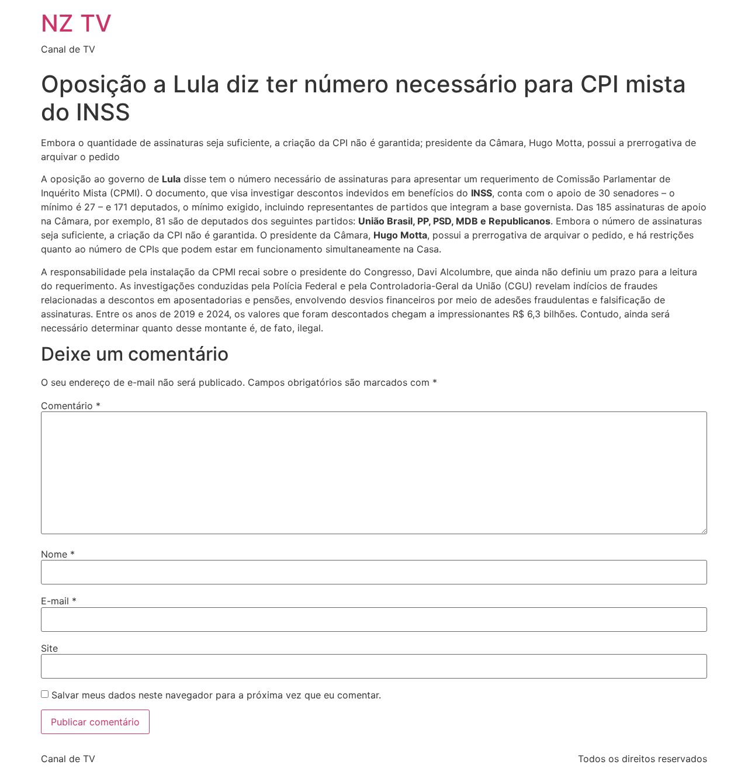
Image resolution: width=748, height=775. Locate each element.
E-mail (59, 601)
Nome (58, 554)
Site (49, 648)
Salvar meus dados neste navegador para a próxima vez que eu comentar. (216, 695)
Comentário (71, 405)
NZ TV (76, 23)
